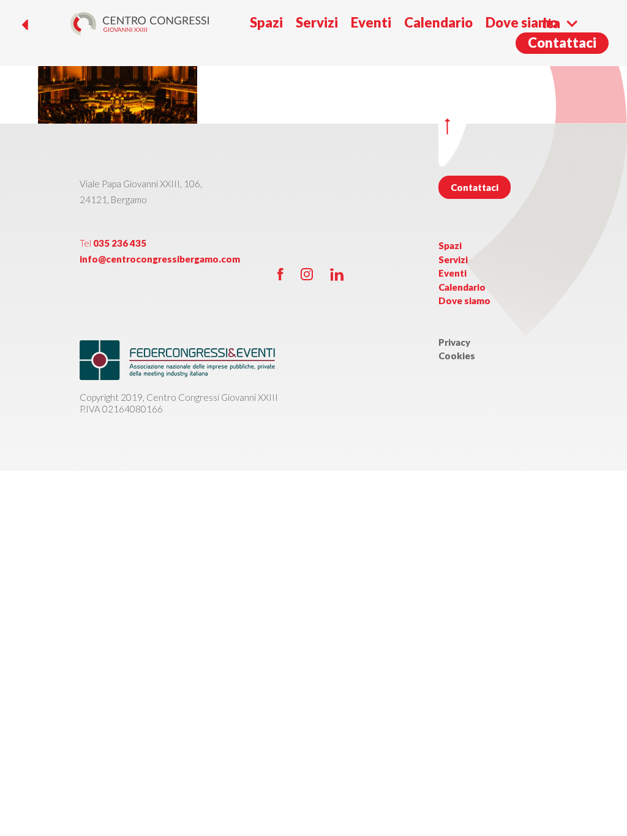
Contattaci (562, 42)
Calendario (438, 22)
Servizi (317, 22)
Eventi (371, 22)
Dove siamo (522, 22)
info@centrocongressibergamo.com (160, 258)
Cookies (456, 355)
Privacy (454, 342)
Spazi (266, 22)
